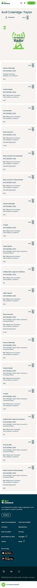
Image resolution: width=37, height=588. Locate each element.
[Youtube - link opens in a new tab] (11, 571)
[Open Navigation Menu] (21, 3)
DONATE (6, 515)
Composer (11, 17)
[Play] (3, 585)
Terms (3, 541)
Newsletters (22, 527)
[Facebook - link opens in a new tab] (3, 571)
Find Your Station (24, 522)
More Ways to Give (8, 537)
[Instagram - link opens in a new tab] (19, 571)
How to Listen (6, 532)
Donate (31, 3)
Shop (20, 541)
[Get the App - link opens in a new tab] (7, 553)
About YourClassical (8, 522)
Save (24, 17)
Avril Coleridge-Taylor (9, 71)
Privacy (21, 532)
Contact (4, 527)
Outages (21, 537)
